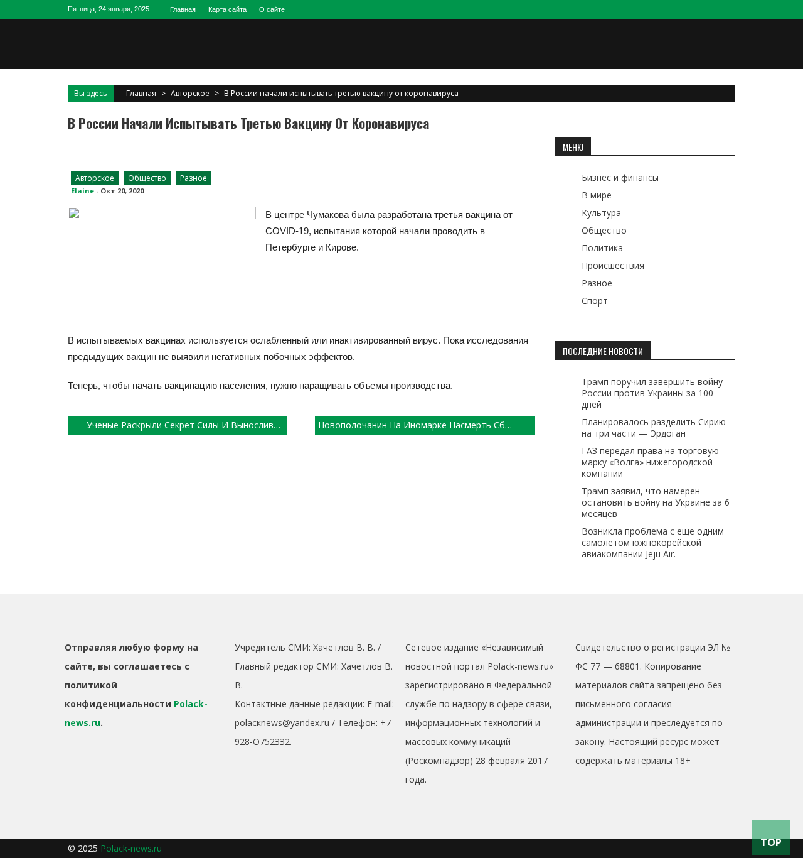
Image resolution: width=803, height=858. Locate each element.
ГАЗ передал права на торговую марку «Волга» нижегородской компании (650, 462)
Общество (147, 178)
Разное (193, 178)
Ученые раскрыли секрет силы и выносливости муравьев (187, 425)
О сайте (272, 9)
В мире (597, 195)
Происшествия (613, 265)
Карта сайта (227, 9)
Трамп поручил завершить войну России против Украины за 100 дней (652, 393)
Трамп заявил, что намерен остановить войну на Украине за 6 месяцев (656, 502)
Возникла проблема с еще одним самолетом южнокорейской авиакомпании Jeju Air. (653, 542)
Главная (183, 9)
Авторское (190, 93)
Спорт (595, 301)
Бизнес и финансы (620, 177)
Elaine (82, 190)
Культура (601, 213)
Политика (602, 248)
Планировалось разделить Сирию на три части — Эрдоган (654, 427)
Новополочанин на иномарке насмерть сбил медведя (426, 425)
